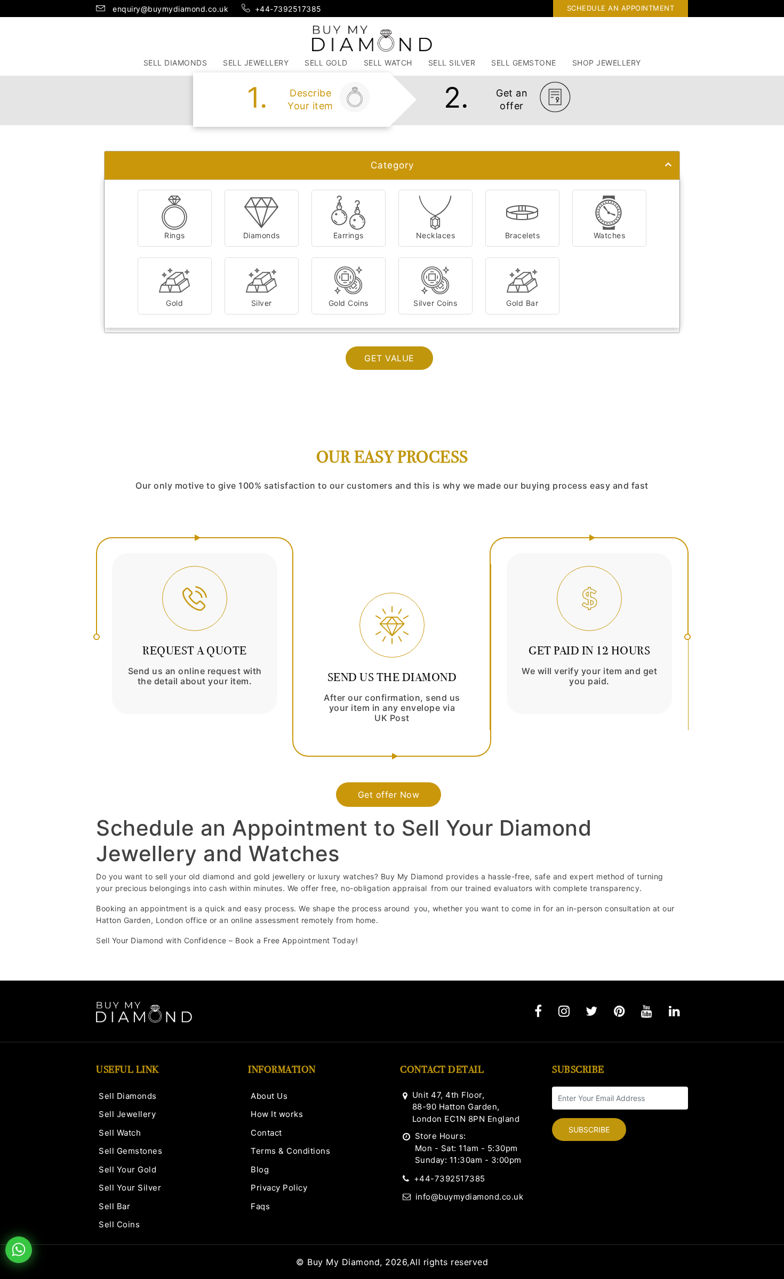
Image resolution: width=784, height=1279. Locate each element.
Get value (389, 358)
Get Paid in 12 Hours (589, 650)
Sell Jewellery (256, 62)
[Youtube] (647, 1011)
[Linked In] (675, 1011)
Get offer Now (389, 794)
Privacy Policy (279, 1188)
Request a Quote (194, 650)
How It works (277, 1114)
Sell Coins (119, 1224)
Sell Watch (388, 62)
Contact (266, 1133)
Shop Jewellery (606, 62)
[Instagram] (564, 1011)
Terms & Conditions (290, 1151)
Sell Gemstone (523, 62)
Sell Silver (452, 62)
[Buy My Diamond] (372, 38)
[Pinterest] (620, 1011)
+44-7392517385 (449, 1178)
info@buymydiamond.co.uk (469, 1197)
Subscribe (589, 1129)
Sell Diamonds (175, 62)
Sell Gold (326, 62)
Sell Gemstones (130, 1151)
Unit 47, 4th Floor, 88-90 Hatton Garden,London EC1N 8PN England (466, 1107)
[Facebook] (538, 1011)
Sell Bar (114, 1206)
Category (392, 165)
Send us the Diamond (392, 677)
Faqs (260, 1206)
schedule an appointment (621, 8)
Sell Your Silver (130, 1188)
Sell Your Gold (127, 1169)
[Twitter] (592, 1011)
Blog (260, 1169)
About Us (269, 1096)
